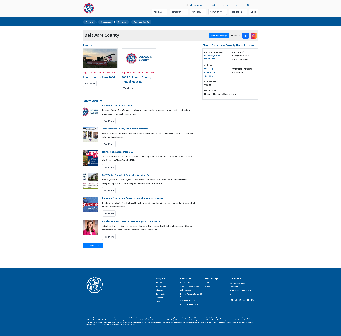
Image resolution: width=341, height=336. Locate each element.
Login (237, 5)
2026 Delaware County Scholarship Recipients (125, 128)
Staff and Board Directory (191, 286)
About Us (158, 11)
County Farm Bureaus (189, 304)
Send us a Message (219, 35)
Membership (177, 11)
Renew (225, 5)
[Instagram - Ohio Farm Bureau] (244, 300)
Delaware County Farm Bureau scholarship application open (133, 198)
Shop (253, 11)
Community (216, 11)
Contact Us (185, 282)
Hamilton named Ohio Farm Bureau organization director (131, 221)
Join (214, 5)
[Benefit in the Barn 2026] (100, 58)
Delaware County (141, 22)
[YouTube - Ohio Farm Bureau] (248, 300)
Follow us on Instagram (254, 36)
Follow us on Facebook (245, 36)
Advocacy (196, 11)
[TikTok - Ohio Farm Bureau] (252, 300)
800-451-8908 (210, 58)
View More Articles (93, 245)
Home (90, 22)
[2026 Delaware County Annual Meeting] (139, 58)
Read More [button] (109, 121)
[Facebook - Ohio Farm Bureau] (232, 300)
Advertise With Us (187, 300)
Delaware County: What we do (117, 105)
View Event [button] (90, 83)
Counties (122, 22)
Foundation (236, 11)
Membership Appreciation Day (117, 151)
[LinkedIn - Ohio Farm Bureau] (240, 300)
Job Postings (185, 290)
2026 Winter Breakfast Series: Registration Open (127, 175)
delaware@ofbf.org (213, 55)
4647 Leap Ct (210, 72)
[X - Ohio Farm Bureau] (236, 300)
